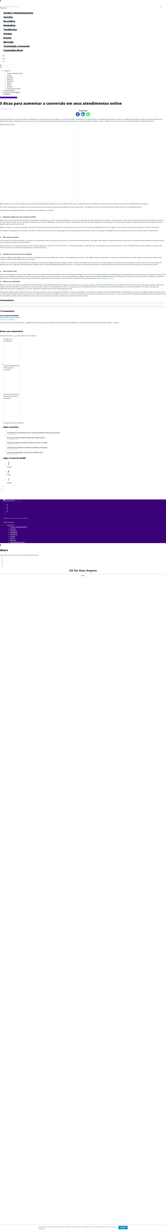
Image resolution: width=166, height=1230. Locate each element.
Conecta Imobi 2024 (8, 97)
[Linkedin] (83, 114)
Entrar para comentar (7, 319)
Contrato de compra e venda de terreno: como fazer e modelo (27, 442)
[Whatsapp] (88, 114)
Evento (7, 38)
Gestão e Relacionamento (18, 13)
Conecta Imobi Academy (11, 92)
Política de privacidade (8, 522)
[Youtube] (4, 59)
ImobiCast (6, 94)
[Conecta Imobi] (12, 501)
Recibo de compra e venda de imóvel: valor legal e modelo (26, 437)
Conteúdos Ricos (13, 50)
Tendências (10, 29)
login (15, 336)
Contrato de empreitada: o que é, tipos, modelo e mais (25, 452)
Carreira (8, 17)
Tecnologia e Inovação (16, 46)
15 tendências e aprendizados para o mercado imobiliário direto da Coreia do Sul (33, 433)
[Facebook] (77, 114)
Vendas (7, 33)
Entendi (123, 1227)
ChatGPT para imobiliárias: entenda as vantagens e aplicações (27, 447)
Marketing (9, 25)
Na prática (9, 21)
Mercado (8, 42)
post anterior (109, 278)
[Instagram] (3, 62)
